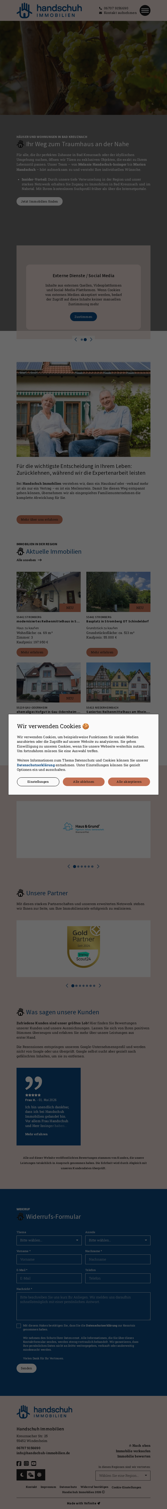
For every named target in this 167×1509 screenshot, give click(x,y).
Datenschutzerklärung (36, 765)
